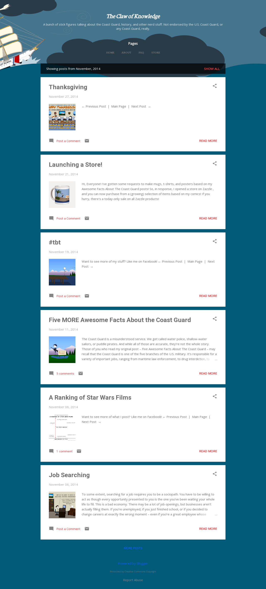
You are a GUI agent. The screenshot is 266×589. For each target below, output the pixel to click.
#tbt (55, 242)
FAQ (141, 52)
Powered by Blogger (133, 563)
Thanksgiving (68, 87)
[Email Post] (86, 142)
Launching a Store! (75, 164)
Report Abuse (133, 580)
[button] (214, 86)
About (126, 52)
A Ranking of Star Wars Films (90, 397)
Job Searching (69, 475)
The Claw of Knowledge (133, 16)
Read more (208, 140)
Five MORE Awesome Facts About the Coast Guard (120, 320)
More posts (133, 548)
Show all (212, 69)
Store (155, 52)
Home (110, 52)
